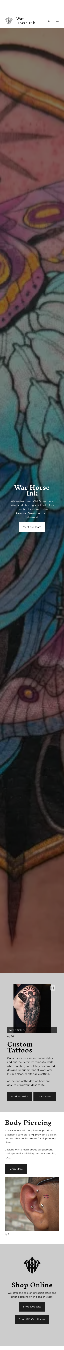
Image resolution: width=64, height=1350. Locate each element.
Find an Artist (19, 1096)
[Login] (41, 21)
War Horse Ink (25, 20)
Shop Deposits (32, 1306)
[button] (52, 988)
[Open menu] (57, 21)
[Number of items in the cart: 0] (49, 21)
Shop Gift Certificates (32, 1319)
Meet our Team (32, 527)
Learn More (45, 1096)
